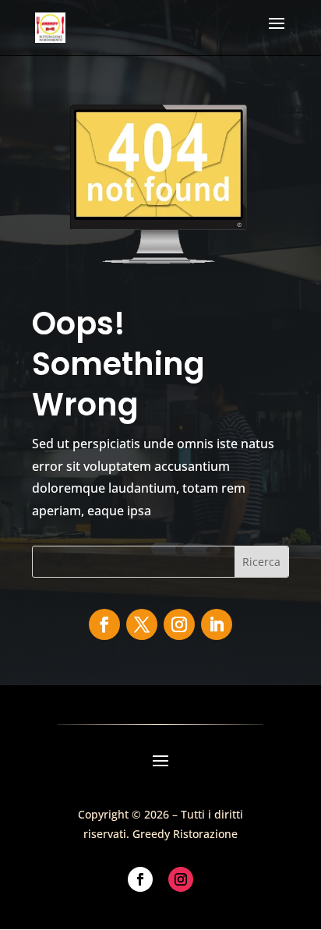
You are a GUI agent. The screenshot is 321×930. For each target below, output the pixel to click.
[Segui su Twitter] (141, 624)
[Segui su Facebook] (104, 624)
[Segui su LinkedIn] (216, 624)
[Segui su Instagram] (179, 624)
